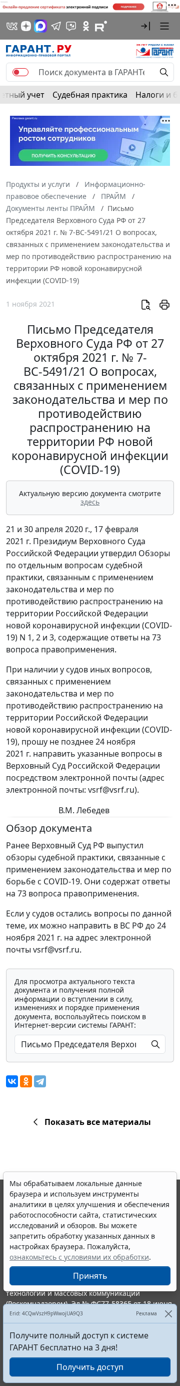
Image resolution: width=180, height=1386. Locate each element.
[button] (145, 26)
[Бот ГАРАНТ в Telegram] (71, 26)
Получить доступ (90, 1366)
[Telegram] (40, 1081)
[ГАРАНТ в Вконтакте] (12, 26)
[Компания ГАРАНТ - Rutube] (101, 26)
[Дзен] (26, 26)
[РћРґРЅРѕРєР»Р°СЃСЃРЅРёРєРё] (26, 1081)
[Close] (168, 1313)
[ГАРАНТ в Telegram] (56, 26)
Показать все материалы (97, 1121)
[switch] (20, 72)
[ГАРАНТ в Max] (40, 26)
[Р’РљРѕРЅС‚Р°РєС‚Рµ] (12, 1081)
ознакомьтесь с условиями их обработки (79, 1257)
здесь (90, 502)
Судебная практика (90, 94)
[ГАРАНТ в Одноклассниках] (86, 26)
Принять (90, 1275)
